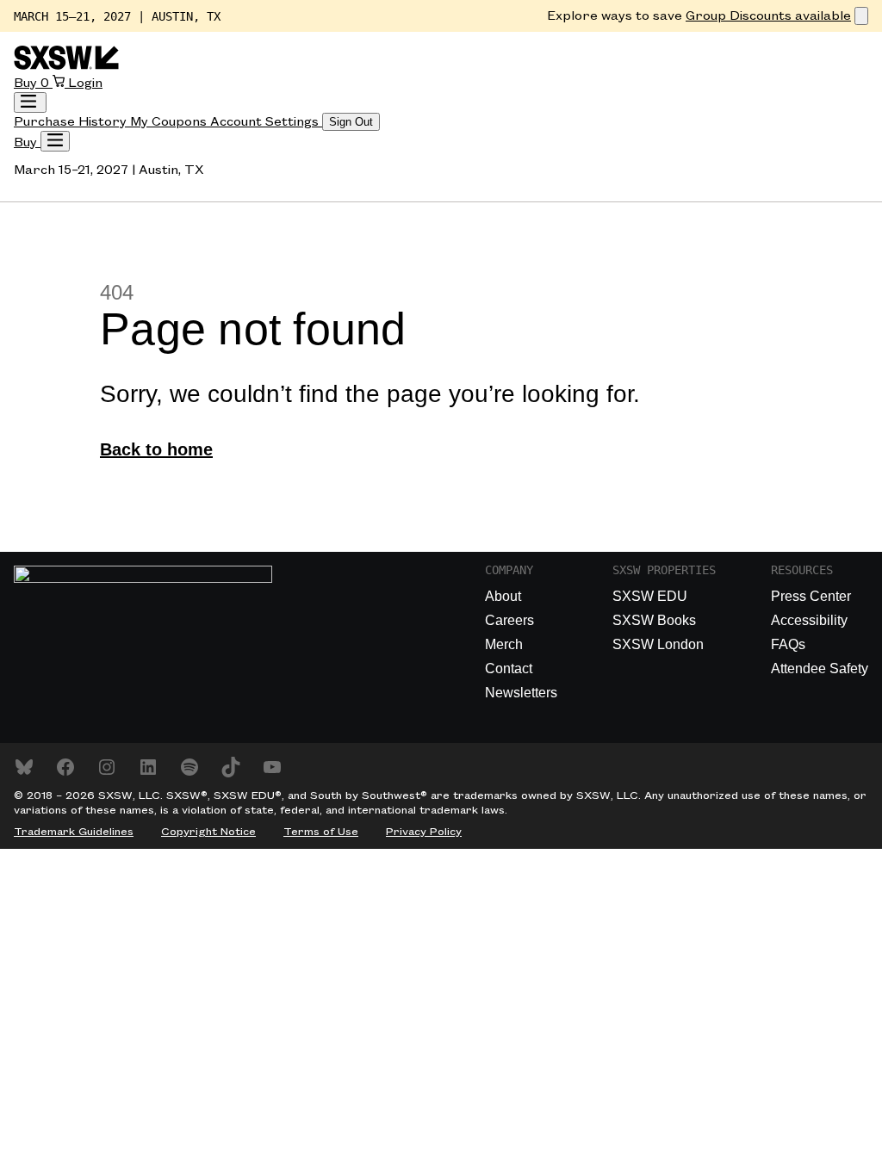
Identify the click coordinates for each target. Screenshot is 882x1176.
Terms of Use (320, 832)
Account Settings (266, 122)
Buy (27, 83)
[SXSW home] (66, 66)
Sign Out (351, 121)
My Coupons (170, 122)
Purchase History (72, 122)
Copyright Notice (208, 832)
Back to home (156, 449)
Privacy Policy (424, 832)
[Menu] (55, 141)
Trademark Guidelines (74, 832)
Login (85, 83)
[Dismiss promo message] (861, 16)
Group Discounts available (768, 16)
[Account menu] (30, 102)
